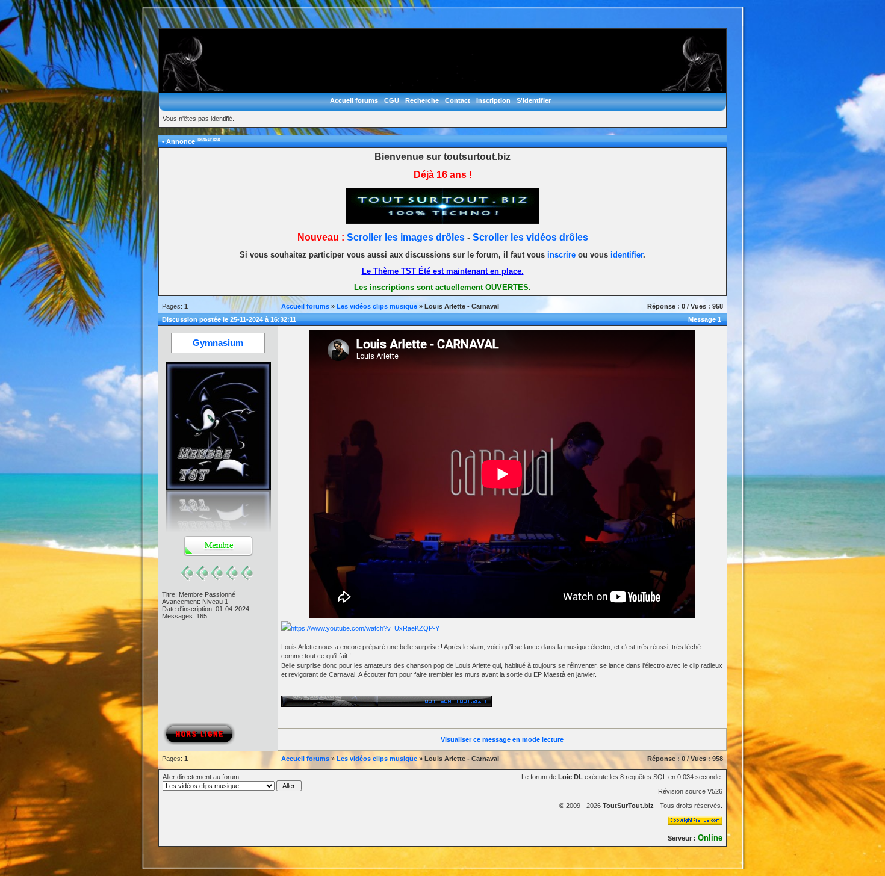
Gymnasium (218, 343)
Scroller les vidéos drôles (530, 237)
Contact (457, 100)
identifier (626, 254)
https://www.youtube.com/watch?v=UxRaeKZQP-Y (365, 628)
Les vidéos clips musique (377, 306)
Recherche (422, 100)
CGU (391, 100)
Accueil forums (354, 100)
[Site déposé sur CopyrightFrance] (695, 822)
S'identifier (534, 100)
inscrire (561, 254)
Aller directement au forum (201, 776)
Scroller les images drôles (406, 237)
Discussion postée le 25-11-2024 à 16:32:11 (229, 319)
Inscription (493, 100)
